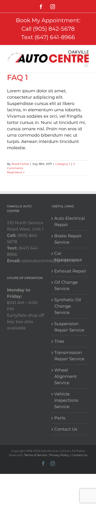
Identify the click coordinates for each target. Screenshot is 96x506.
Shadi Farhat (20, 164)
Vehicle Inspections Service (66, 400)
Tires (59, 341)
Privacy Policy (59, 455)
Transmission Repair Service (69, 355)
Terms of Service (35, 455)
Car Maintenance (68, 256)
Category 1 (62, 164)
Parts (59, 417)
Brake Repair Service (68, 239)
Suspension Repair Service (69, 327)
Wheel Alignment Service (65, 376)
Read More (14, 172)
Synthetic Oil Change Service (67, 306)
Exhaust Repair (70, 271)
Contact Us (65, 429)
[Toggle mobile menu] (86, 65)
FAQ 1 (17, 77)
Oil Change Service (66, 285)
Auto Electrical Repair (69, 221)
